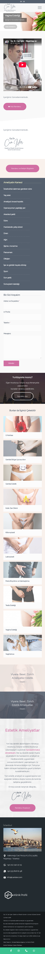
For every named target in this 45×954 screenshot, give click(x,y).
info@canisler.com (14, 877)
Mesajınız (7, 333)
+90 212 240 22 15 (14, 865)
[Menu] (39, 7)
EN (21, 1)
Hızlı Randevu (10, 26)
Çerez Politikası (17, 945)
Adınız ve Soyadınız (12, 301)
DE (24, 1)
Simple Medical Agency (18, 942)
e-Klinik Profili (30, 942)
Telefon (7, 323)
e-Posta (7, 312)
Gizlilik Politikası (7, 945)
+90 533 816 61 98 (14, 871)
